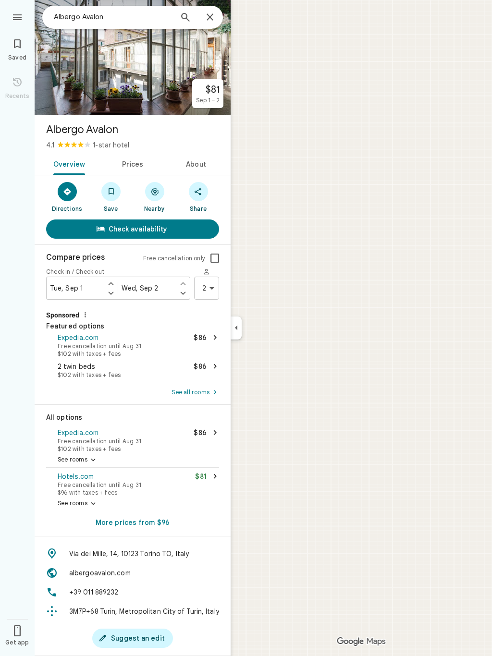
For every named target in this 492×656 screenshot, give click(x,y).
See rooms (78, 460)
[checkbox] (215, 258)
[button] (132, 344)
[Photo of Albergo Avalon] (133, 57)
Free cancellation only (174, 258)
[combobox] (113, 17)
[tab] (67, 163)
